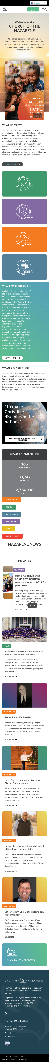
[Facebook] (6, 1013)
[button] (43, 9)
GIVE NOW (17, 65)
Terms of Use (6, 1056)
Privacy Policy (19, 1056)
